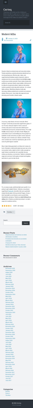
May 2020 (8, 346)
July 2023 (8, 314)
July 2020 (8, 342)
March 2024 (9, 300)
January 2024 (9, 304)
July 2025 (8, 274)
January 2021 (9, 330)
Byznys (8, 391)
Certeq (7, 9)
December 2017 (10, 372)
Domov (8, 393)
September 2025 (10, 270)
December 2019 (10, 356)
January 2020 (9, 354)
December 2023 (10, 306)
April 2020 (9, 348)
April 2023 (9, 320)
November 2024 (10, 290)
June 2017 (8, 380)
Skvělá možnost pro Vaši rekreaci (16, 245)
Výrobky (10, 212)
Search (5, 220)
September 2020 (10, 338)
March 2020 (9, 350)
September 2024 (10, 294)
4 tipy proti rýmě (11, 243)
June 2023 (8, 316)
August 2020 (9, 340)
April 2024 (9, 298)
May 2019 (8, 360)
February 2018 (10, 370)
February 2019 (10, 362)
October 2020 (9, 336)
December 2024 (10, 288)
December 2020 (10, 332)
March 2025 (9, 282)
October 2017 (9, 376)
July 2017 (8, 378)
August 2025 (9, 272)
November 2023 (10, 308)
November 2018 (10, 364)
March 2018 (9, 368)
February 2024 (10, 302)
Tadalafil (10, 191)
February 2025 (10, 284)
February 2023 (10, 324)
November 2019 (10, 358)
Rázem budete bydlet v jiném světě (16, 247)
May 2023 (8, 318)
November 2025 (10, 268)
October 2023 (9, 310)
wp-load (19, 405)
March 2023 (9, 322)
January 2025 (9, 286)
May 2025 (8, 278)
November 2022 (10, 326)
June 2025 (8, 276)
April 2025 (9, 280)
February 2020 (10, 352)
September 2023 (10, 312)
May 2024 (8, 296)
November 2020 (10, 334)
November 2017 (10, 374)
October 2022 (9, 328)
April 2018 (9, 366)
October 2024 (9, 292)
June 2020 (8, 344)
